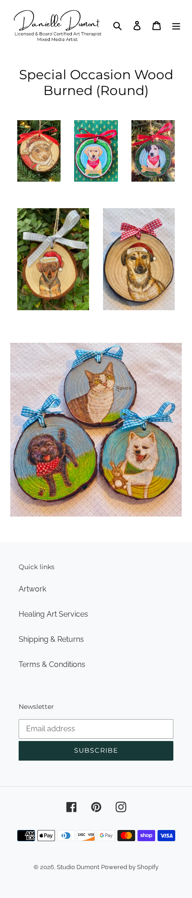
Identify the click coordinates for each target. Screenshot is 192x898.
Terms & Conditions (52, 664)
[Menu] (176, 25)
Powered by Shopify (129, 867)
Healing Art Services (53, 614)
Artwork (32, 589)
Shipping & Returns (51, 639)
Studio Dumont (78, 867)
